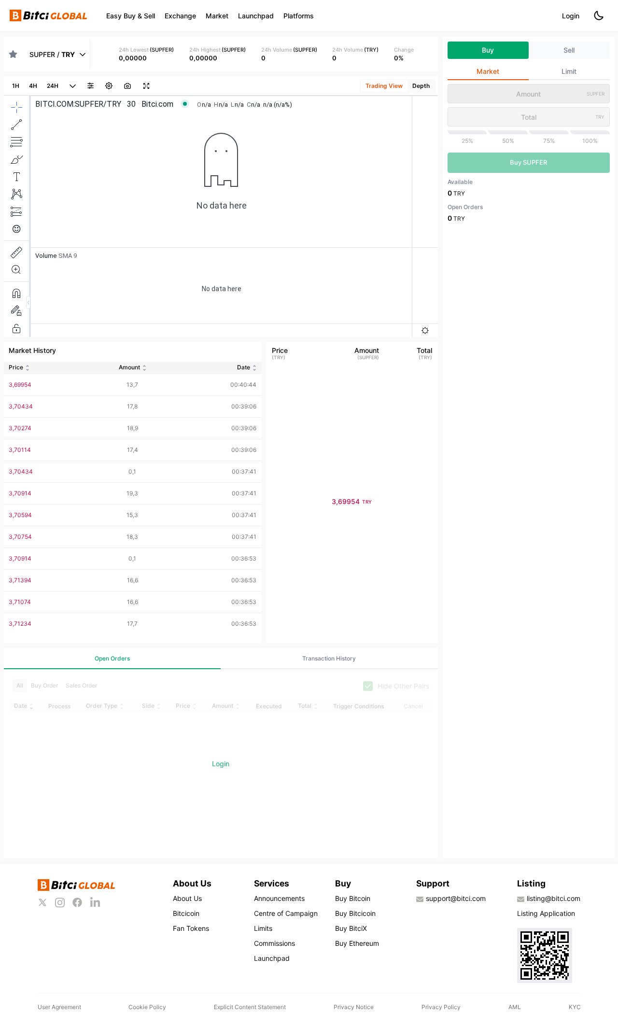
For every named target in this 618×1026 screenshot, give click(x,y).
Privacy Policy (441, 1007)
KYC (575, 1007)
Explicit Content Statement (250, 1007)
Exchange (180, 16)
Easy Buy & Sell (130, 16)
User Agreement (59, 1007)
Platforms (298, 16)
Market (217, 16)
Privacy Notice (354, 1007)
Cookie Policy (147, 1007)
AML (514, 1007)
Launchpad (256, 16)
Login (570, 16)
